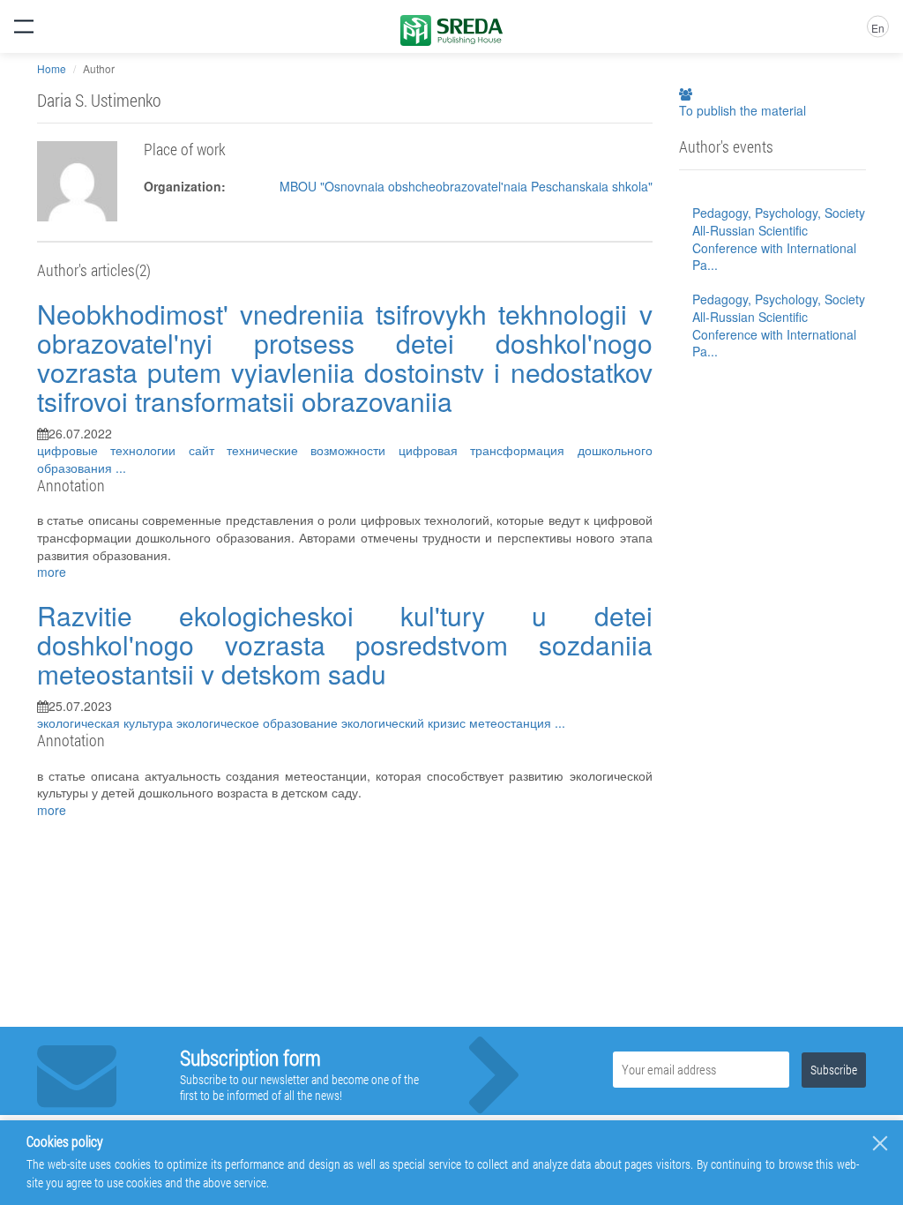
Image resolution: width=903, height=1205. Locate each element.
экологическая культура (106, 722)
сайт (208, 450)
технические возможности (313, 450)
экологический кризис (405, 722)
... (121, 467)
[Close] (880, 1143)
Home (51, 68)
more (51, 571)
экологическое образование (258, 722)
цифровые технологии (113, 450)
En (877, 27)
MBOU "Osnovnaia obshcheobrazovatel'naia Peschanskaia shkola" (466, 186)
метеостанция (512, 722)
